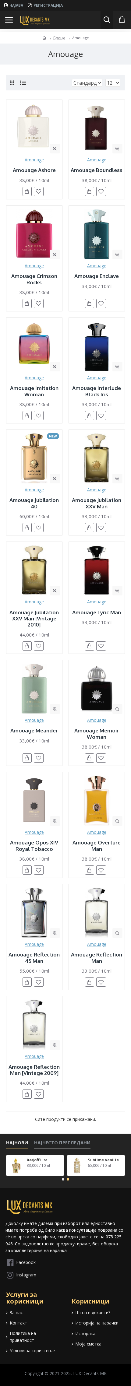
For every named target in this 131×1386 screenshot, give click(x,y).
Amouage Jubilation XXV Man (96, 503)
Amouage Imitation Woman (34, 391)
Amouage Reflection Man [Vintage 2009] (34, 1070)
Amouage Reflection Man (96, 958)
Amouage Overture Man (97, 846)
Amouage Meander (34, 731)
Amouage (34, 160)
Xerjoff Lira (37, 1159)
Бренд (59, 37)
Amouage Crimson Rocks (34, 279)
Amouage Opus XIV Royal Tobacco (34, 846)
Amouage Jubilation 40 (34, 503)
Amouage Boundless (96, 170)
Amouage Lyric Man (96, 612)
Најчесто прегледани (62, 1143)
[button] (63, 1179)
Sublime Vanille (103, 1159)
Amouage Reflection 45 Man (34, 958)
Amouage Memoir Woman (96, 734)
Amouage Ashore (34, 170)
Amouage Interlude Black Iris (96, 391)
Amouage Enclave (96, 276)
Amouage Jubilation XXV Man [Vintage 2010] (34, 618)
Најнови (17, 1143)
